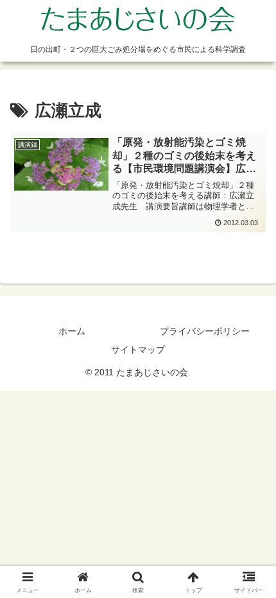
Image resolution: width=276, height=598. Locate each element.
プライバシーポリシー (205, 331)
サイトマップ (138, 350)
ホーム (71, 331)
